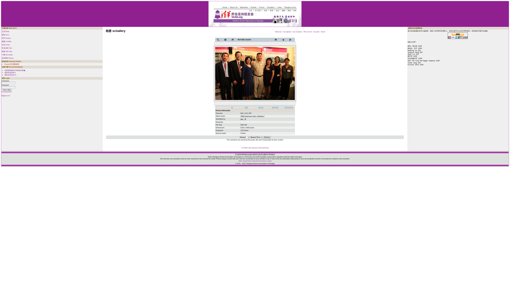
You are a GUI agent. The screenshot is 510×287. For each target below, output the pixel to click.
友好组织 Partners (8, 58)
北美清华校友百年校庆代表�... (15, 70)
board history (248, 161)
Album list (278, 32)
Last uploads (287, 32)
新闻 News (5, 35)
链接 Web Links (7, 51)
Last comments (297, 32)
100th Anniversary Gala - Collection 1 (252, 116)
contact (269, 161)
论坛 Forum (6, 45)
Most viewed (308, 32)
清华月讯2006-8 (10, 73)
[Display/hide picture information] (226, 39)
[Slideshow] (233, 39)
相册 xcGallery (7, 41)
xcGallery (245, 148)
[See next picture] (284, 39)
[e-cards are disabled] (276, 39)
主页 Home (5, 31)
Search (323, 32)
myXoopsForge (263, 148)
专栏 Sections (6, 38)
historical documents (259, 161)
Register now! (5, 96)
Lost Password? (6, 92)
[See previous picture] (291, 39)
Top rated (316, 32)
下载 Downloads (7, 55)
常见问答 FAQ (7, 48)
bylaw (240, 161)
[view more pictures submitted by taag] (245, 119)
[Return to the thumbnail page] (219, 39)
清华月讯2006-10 (10, 75)
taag (242, 119)
